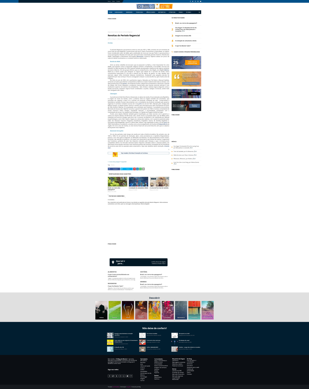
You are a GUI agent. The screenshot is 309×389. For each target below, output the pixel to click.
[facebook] (190, 1)
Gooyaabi (128, 386)
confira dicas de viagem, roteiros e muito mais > (158, 262)
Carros (142, 380)
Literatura (194, 317)
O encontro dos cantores (153, 340)
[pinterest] (198, 1)
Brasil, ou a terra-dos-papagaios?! (114, 188)
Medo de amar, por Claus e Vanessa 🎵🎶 (185, 155)
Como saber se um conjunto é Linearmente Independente (126, 341)
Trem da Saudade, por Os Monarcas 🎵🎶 (185, 151)
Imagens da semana (160, 367)
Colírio (142, 369)
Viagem (142, 378)
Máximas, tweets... (177, 364)
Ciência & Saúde (207, 317)
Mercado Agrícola (177, 376)
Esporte (114, 317)
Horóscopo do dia (145, 373)
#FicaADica (143, 360)
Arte (154, 317)
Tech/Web (168, 317)
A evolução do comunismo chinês (138, 188)
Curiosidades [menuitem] (118, 12)
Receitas (142, 362)
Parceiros (190, 365)
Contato (118, 1)
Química (156, 379)
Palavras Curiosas (177, 366)
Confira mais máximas (191, 83)
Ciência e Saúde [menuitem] (150, 12)
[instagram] (195, 1)
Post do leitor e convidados (191, 361)
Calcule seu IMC (177, 371)
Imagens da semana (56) (183, 36)
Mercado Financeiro (178, 374)
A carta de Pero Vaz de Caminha (159, 188)
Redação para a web (193, 367)
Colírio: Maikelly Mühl (152, 347)
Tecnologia (143, 377)
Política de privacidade (190, 369)
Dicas (128, 317)
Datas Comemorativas (161, 366)
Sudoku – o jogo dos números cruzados (189, 347)
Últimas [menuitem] (188, 12)
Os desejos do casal (184, 340)
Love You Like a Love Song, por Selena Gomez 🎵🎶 (186, 163)
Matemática (181, 317)
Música (142, 375)
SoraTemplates (116, 386)
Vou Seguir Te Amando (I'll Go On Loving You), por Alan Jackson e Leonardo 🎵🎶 (186, 29)
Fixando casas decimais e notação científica (123, 334)
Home (109, 1)
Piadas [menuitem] (181, 12)
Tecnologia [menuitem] (139, 12)
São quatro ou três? (184, 333)
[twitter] (193, 1)
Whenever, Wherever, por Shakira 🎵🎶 (185, 158)
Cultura (101, 317)
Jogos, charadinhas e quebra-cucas (160, 361)
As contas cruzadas (152, 333)
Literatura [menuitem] (172, 12)
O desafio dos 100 (119, 347)
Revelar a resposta (194, 106)
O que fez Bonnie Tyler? (115, 286)
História (116, 32)
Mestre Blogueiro (113, 39)
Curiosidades (158, 364)
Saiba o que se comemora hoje (192, 62)
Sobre (113, 1)
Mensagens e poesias (141, 316)
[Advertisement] (138, 251)
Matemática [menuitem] (161, 12)
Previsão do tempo (178, 372)
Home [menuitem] (110, 12)
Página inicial (111, 32)
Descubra (194, 93)
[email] (200, 1)
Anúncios (190, 364)
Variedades (143, 371)
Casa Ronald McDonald (176, 378)
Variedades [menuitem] (129, 12)
